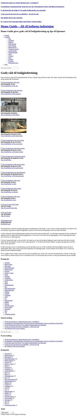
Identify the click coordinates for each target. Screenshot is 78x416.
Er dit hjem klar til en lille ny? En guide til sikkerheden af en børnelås (23, 10)
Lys (6, 299)
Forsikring (8, 278)
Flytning (10, 61)
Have (10, 57)
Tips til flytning (5, 216)
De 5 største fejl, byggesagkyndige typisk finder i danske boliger (21, 21)
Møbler (7, 302)
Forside (7, 35)
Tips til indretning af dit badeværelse (12, 136)
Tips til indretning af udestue (9, 192)
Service (7, 304)
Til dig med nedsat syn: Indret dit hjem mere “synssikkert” (20, 3)
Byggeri (10, 59)
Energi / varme (9, 273)
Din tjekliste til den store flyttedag (11, 18)
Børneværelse (12, 47)
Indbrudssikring (9, 290)
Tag (6, 312)
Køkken (10, 42)
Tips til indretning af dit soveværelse (11, 144)
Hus (6, 287)
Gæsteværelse (12, 51)
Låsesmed (8, 295)
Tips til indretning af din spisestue (11, 94)
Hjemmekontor (12, 52)
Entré (10, 54)
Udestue (10, 56)
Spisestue (11, 40)
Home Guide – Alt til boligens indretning (27, 26)
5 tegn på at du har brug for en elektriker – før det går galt (20, 14)
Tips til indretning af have (8, 200)
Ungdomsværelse (13, 49)
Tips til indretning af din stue (9, 86)
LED (6, 297)
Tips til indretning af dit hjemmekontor (12, 176)
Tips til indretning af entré (8, 184)
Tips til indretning (6, 160)
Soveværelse (12, 45)
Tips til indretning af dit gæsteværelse (12, 168)
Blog (6, 64)
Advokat (7, 263)
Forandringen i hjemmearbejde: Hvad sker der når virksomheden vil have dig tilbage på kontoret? (32, 6)
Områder (7, 37)
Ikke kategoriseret (10, 288)
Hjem (6, 283)
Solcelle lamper (9, 305)
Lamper (7, 293)
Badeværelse (12, 44)
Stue (9, 39)
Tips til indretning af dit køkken (10, 115)
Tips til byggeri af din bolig (9, 208)
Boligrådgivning (13, 63)
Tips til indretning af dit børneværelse (12, 152)
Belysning (8, 266)
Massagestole (9, 300)
